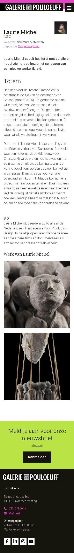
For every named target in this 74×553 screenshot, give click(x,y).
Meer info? (37, 445)
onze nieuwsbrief (44, 434)
